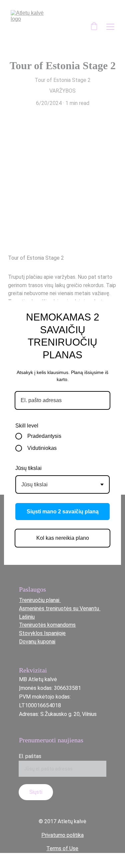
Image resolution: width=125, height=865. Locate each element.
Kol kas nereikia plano (62, 538)
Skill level (26, 425)
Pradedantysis (44, 436)
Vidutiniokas (42, 448)
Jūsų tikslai (28, 468)
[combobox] (62, 484)
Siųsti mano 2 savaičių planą (63, 511)
